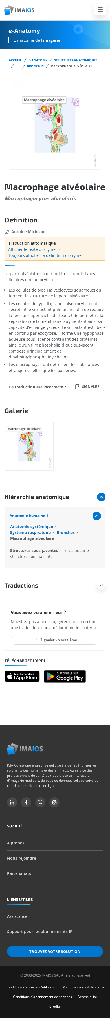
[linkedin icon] (12, 802)
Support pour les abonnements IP (39, 931)
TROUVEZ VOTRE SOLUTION (55, 951)
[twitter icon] (40, 802)
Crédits (55, 1006)
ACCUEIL (15, 60)
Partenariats (19, 873)
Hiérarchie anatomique (37, 496)
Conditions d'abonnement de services (42, 996)
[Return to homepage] (25, 749)
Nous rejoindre (21, 858)
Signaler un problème (59, 639)
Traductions (21, 585)
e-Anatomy (37, 60)
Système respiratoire (31, 532)
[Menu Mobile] (100, 9)
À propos (16, 843)
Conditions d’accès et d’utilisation (31, 987)
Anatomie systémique (32, 526)
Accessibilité (87, 996)
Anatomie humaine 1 (29, 515)
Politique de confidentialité (83, 987)
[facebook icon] (26, 802)
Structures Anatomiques (75, 60)
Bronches (35, 66)
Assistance (17, 916)
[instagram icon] (54, 802)
